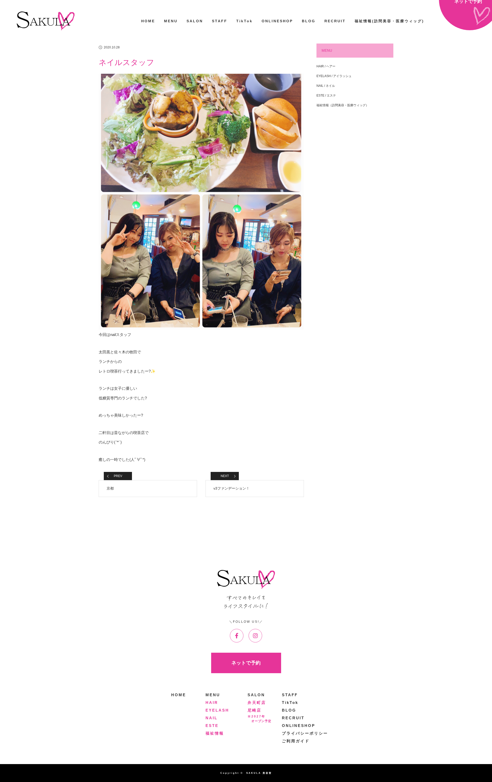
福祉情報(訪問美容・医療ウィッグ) (389, 21)
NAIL (212, 718)
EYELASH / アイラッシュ (334, 76)
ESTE (212, 725)
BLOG (308, 21)
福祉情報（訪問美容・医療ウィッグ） (342, 105)
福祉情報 (215, 733)
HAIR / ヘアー (325, 66)
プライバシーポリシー (305, 733)
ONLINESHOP (277, 21)
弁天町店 (257, 702)
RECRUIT (335, 21)
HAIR (212, 702)
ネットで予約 (246, 662)
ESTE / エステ (326, 95)
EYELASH (217, 710)
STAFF (219, 21)
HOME (148, 21)
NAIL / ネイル (325, 86)
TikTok (244, 21)
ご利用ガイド (296, 741)
